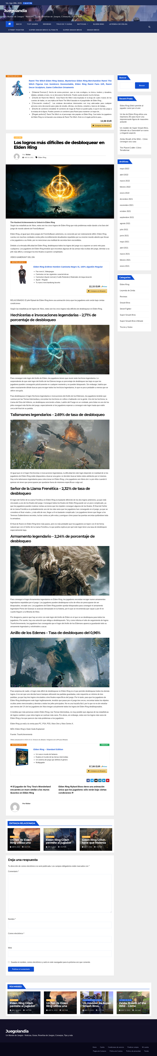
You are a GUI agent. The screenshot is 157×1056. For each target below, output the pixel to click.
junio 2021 (124, 236)
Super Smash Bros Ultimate (43, 30)
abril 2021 (124, 248)
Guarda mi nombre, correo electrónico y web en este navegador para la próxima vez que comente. (50, 962)
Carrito (102, 1047)
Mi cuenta (145, 1047)
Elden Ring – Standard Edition (48, 749)
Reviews (47, 24)
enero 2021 (124, 266)
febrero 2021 (125, 260)
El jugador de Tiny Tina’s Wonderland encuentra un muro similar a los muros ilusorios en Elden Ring (30, 789)
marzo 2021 (125, 254)
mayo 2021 (124, 242)
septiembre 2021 (127, 217)
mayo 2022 (124, 169)
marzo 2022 (125, 181)
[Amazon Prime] (104, 286)
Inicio (19, 24)
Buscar (122, 78)
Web (10, 948)
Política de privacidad (133, 1051)
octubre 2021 (125, 211)
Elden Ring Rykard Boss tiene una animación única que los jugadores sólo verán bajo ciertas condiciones (83, 789)
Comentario (13, 871)
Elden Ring (98, 24)
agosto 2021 (125, 223)
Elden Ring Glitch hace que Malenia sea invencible (94, 842)
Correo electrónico (16, 933)
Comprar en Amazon (102, 125)
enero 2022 (124, 193)
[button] (149, 27)
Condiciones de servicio (116, 1047)
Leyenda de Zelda (118, 24)
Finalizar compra (132, 1047)
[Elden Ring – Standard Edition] (22, 757)
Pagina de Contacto (99, 1051)
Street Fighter (16, 30)
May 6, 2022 (16, 1010)
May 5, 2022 (89, 1010)
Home (95, 1047)
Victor (28, 155)
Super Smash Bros (72, 30)
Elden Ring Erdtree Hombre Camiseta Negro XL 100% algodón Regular (68, 267)
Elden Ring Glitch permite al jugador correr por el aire (58, 842)
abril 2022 (124, 175)
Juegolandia (15, 10)
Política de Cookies (116, 1051)
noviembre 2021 (126, 205)
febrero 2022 (125, 187)
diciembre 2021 (126, 199)
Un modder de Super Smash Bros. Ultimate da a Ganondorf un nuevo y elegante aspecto (134, 130)
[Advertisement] (78, 50)
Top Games (32, 24)
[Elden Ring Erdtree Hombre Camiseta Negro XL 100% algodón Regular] (22, 274)
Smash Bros (93, 30)
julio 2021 (124, 230)
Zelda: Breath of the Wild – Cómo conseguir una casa (132, 1005)
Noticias (82, 24)
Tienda (146, 1051)
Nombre (12, 919)
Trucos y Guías (64, 24)
